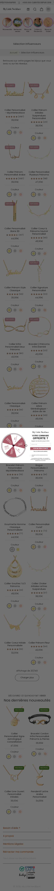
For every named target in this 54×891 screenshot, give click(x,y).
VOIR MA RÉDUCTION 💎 (40, 448)
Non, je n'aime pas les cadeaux (40, 451)
